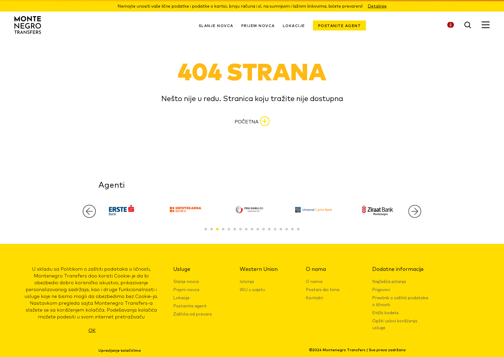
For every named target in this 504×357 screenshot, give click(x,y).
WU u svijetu (252, 289)
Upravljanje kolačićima (119, 350)
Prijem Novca (258, 25)
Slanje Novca (216, 25)
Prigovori (381, 289)
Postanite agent (339, 25)
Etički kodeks (385, 312)
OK (92, 330)
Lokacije (294, 25)
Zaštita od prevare (192, 314)
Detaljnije (377, 6)
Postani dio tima (322, 289)
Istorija (247, 281)
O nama (314, 281)
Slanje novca (186, 281)
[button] (414, 211)
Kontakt (314, 297)
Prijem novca (186, 289)
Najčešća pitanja (389, 281)
